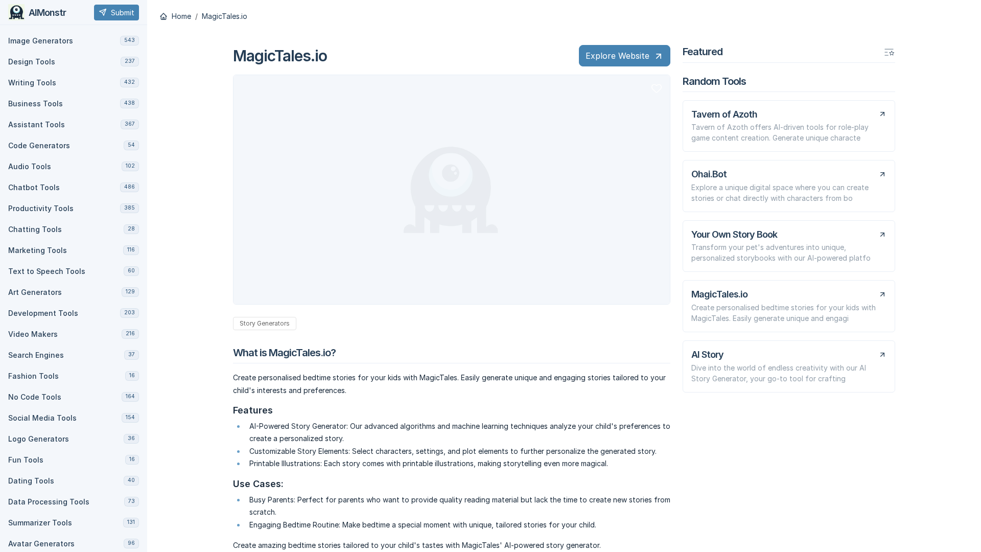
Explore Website (617, 56)
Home (180, 16)
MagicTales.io (224, 16)
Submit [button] (122, 12)
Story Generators (265, 323)
